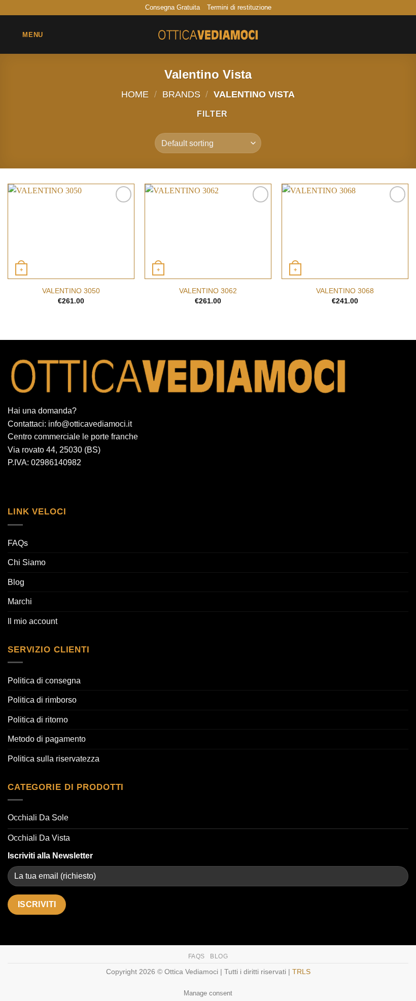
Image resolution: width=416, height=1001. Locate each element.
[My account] (386, 34)
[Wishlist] (369, 34)
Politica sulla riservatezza (53, 758)
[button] (25, 34)
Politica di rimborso (42, 700)
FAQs (18, 543)
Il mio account (32, 621)
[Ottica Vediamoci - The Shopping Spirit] (208, 35)
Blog (16, 582)
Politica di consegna (44, 680)
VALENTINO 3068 (345, 291)
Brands (181, 94)
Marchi (20, 601)
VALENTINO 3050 (71, 291)
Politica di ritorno (38, 719)
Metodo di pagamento (47, 739)
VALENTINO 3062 (208, 291)
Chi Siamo (27, 562)
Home (135, 94)
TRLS (301, 972)
